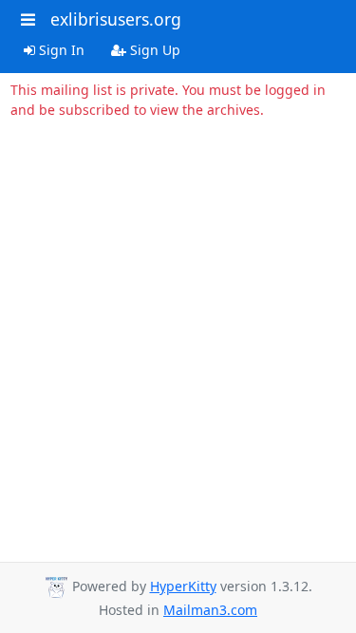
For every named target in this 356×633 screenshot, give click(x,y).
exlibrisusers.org (115, 19)
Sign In (59, 50)
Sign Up (153, 50)
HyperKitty (183, 586)
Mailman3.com (210, 610)
